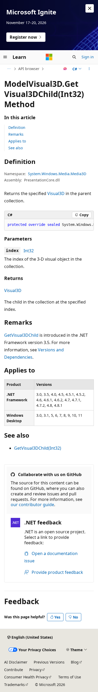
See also (15, 147)
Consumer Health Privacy (26, 676)
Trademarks (14, 684)
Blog (75, 662)
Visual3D (56, 193)
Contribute (13, 669)
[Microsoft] (49, 57)
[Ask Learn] (65, 69)
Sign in (88, 56)
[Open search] (74, 57)
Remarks (16, 134)
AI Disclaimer (15, 662)
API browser (28, 68)
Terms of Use (69, 676)
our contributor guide (32, 504)
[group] (49, 225)
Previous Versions (49, 662)
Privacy (35, 669)
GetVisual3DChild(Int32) (37, 448)
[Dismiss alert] (89, 8)
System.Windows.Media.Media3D (57, 173)
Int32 (29, 251)
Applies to (17, 141)
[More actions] (89, 69)
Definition (16, 127)
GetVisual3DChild (21, 335)
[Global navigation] (5, 57)
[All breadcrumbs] (8, 69)
